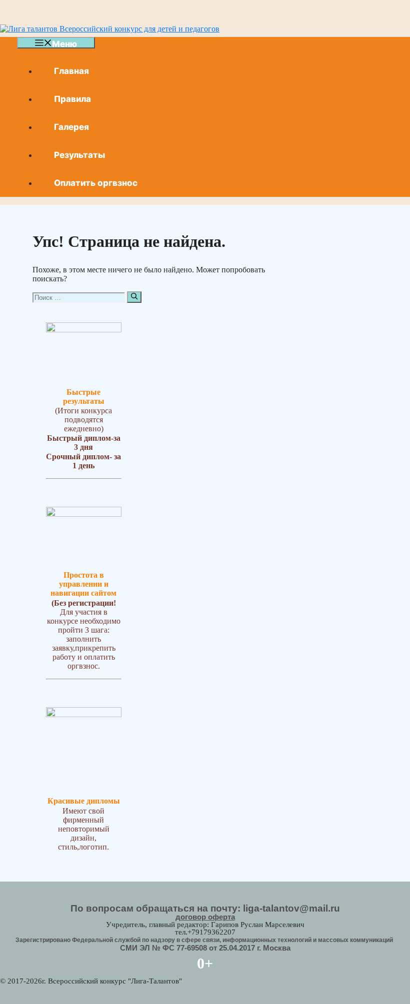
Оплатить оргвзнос (96, 183)
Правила (72, 99)
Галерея (71, 127)
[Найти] (134, 296)
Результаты (79, 155)
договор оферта (205, 917)
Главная (71, 71)
